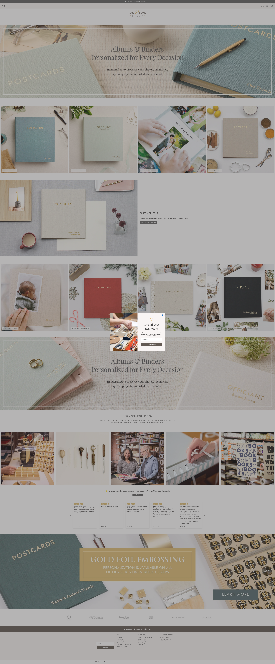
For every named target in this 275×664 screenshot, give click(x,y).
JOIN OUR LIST (151, 344)
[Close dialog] (163, 315)
